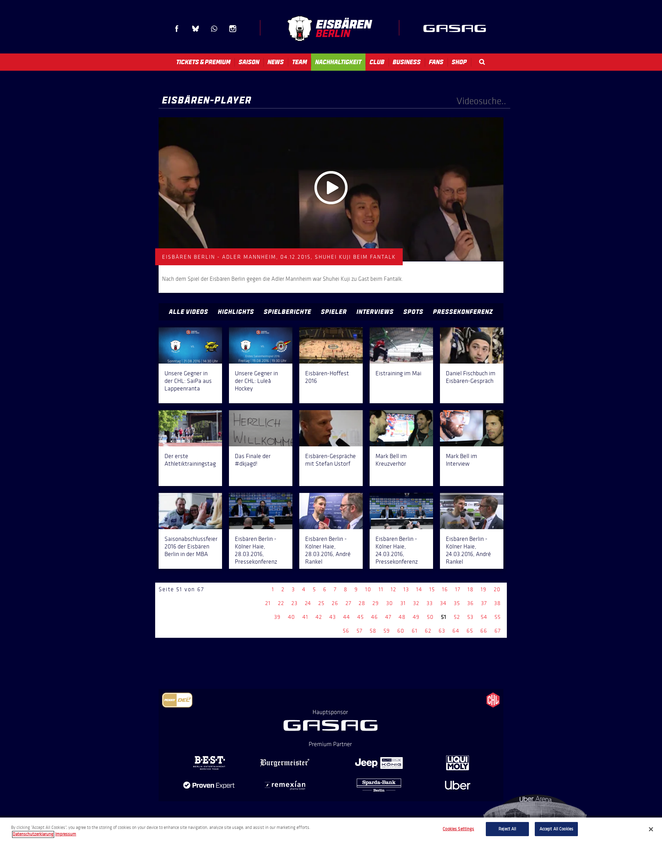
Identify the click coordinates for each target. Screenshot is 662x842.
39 (277, 617)
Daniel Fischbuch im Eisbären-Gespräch (470, 377)
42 (318, 617)
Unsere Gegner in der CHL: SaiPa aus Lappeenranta (188, 380)
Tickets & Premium (203, 62)
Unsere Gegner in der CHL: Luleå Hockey (256, 380)
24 (308, 603)
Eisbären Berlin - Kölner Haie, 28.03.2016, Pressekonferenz (256, 550)
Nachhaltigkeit (338, 62)
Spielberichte (287, 311)
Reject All (507, 829)
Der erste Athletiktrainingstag (190, 459)
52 (457, 617)
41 (305, 617)
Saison (249, 62)
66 (483, 630)
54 (484, 617)
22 (281, 603)
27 (348, 603)
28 (362, 603)
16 (445, 589)
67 (497, 630)
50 (430, 617)
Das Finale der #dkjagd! (253, 459)
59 (386, 630)
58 (373, 630)
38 (497, 603)
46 (374, 617)
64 (455, 630)
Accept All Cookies (556, 829)
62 (428, 630)
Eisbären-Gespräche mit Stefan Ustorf (330, 459)
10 (368, 589)
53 (470, 617)
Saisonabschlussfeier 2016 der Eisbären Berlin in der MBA (191, 546)
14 (419, 589)
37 (484, 603)
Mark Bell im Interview (461, 459)
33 (430, 603)
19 (484, 589)
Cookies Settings (458, 829)
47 (388, 617)
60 (400, 630)
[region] (331, 830)
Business (407, 62)
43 (332, 617)
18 (470, 589)
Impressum (65, 834)
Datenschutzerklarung (33, 834)
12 (393, 589)
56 (346, 630)
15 (432, 589)
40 (291, 617)
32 (416, 603)
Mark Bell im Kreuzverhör (391, 459)
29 (375, 603)
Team (299, 62)
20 (497, 589)
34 (443, 603)
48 (402, 617)
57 (359, 630)
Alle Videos (188, 311)
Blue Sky (195, 28)
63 (442, 630)
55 (497, 617)
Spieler (334, 311)
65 (470, 630)
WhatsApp (214, 28)
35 (457, 603)
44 (346, 617)
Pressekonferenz (463, 311)
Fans (436, 62)
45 (360, 617)
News (276, 62)
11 (381, 589)
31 (403, 603)
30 (389, 603)
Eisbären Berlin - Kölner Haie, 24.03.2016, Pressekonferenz (396, 550)
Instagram (232, 28)
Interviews (375, 311)
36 (470, 603)
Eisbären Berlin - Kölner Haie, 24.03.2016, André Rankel (468, 550)
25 (321, 603)
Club (377, 62)
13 (406, 589)
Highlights (236, 311)
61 (415, 630)
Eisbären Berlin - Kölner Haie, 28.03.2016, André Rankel (328, 550)
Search (482, 62)
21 (268, 603)
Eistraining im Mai (398, 373)
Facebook (176, 28)
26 (335, 603)
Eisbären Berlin (329, 28)
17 (457, 589)
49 (416, 617)
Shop (459, 62)
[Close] (651, 829)
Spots (413, 311)
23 (294, 603)
